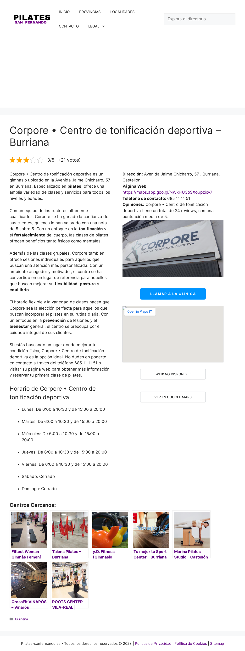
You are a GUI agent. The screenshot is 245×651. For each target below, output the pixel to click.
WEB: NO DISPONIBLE (173, 374)
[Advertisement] (122, 74)
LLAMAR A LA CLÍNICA (173, 294)
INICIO (64, 12)
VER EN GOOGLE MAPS (173, 397)
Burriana (21, 619)
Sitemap (217, 643)
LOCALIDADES (122, 12)
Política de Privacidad (153, 643)
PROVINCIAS (90, 12)
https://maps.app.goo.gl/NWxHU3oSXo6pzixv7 (167, 192)
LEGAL (93, 26)
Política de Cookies (190, 643)
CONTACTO (69, 26)
